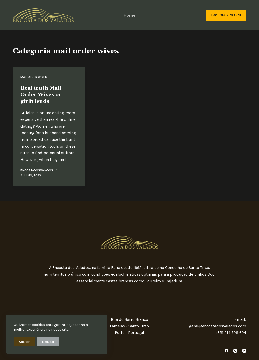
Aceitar (24, 342)
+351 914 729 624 (226, 15)
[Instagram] (235, 351)
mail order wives (33, 77)
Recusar (48, 342)
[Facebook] (226, 351)
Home (129, 15)
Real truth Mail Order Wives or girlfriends (40, 95)
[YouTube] (244, 351)
